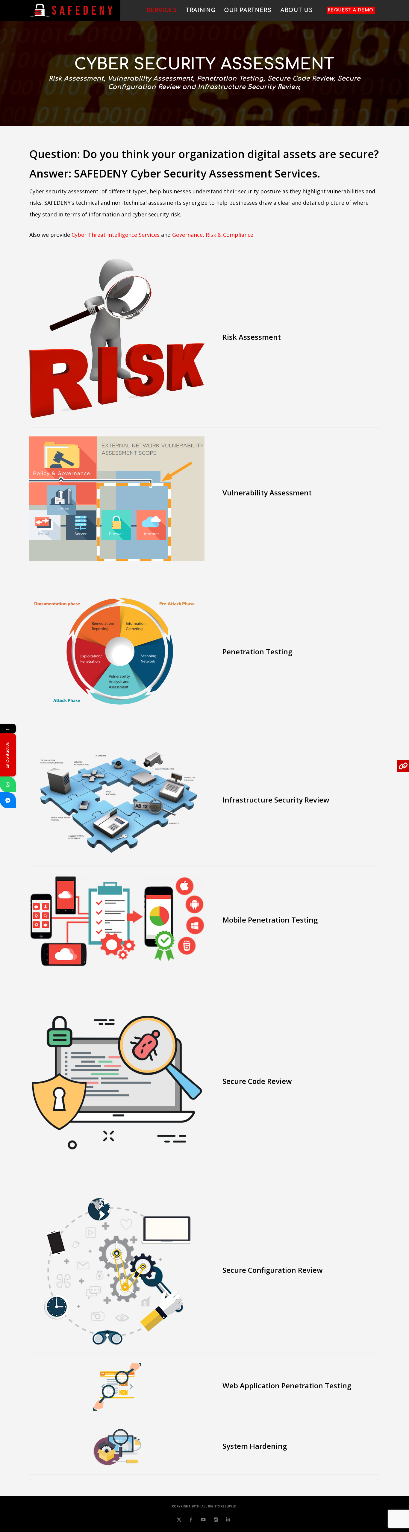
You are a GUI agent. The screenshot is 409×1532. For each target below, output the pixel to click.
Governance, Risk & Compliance (212, 234)
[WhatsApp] (8, 784)
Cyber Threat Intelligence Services (116, 234)
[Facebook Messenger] (8, 800)
